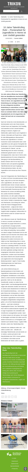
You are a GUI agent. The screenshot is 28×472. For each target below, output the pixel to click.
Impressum (15, 461)
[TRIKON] (14, 3)
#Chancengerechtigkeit (13, 388)
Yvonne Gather (18, 38)
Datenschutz (14, 463)
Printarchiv (15, 468)
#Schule (23, 388)
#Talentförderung (6, 390)
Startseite (4, 17)
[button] (2, 396)
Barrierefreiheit (14, 466)
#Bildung (3, 388)
